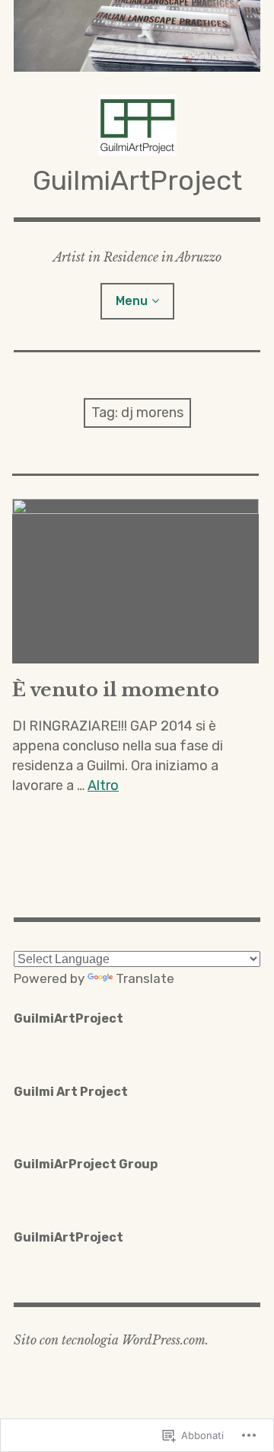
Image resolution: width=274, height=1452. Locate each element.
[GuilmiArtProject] (137, 36)
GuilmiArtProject (137, 180)
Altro (103, 785)
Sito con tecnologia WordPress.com (110, 1340)
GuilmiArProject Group (86, 1164)
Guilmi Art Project (71, 1091)
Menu (132, 301)
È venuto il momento (115, 690)
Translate (145, 978)
